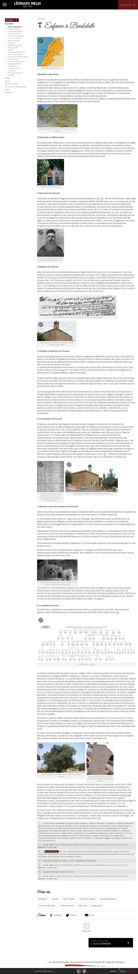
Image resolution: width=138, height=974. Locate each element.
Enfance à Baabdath (15, 27)
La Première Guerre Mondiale (18, 57)
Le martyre (11, 71)
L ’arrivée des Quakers (15, 31)
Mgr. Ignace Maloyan (15, 64)
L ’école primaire (13, 29)
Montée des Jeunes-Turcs (16, 52)
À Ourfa (10, 50)
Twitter (73, 915)
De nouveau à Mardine (15, 55)
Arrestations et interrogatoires (18, 66)
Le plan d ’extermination (16, 61)
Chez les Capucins (14, 34)
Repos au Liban (13, 48)
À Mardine (11, 43)
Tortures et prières (14, 68)
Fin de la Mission (13, 59)
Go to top (86, 931)
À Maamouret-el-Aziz (15, 45)
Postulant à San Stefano (16, 36)
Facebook (57, 915)
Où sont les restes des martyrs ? (18, 73)
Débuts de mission (14, 41)
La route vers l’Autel (14, 38)
